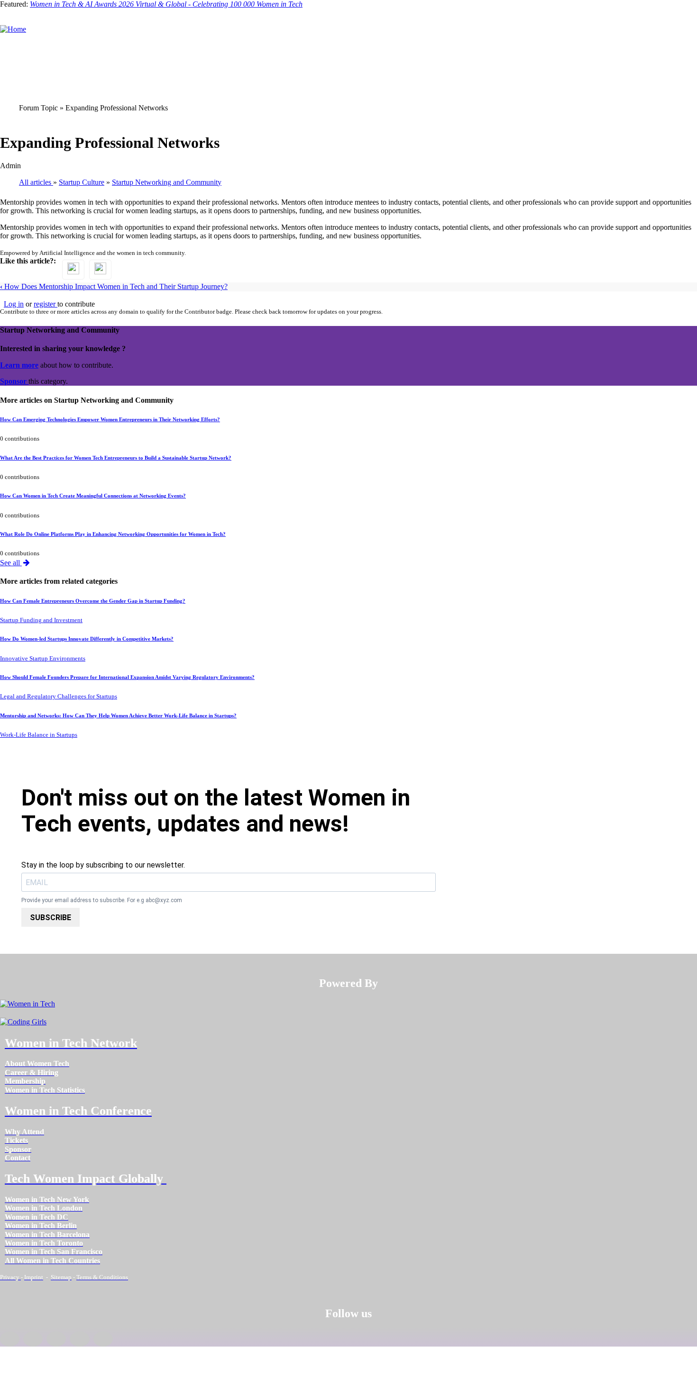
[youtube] (103, 1339)
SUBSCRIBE (50, 917)
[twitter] (79, 1339)
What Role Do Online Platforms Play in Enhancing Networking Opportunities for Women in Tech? (113, 534)
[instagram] (56, 1339)
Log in (14, 304)
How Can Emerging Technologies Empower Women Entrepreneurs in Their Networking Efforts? (110, 419)
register (45, 304)
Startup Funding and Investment (41, 620)
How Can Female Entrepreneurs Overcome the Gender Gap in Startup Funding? (92, 601)
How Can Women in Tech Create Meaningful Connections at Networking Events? (93, 495)
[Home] (13, 29)
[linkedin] (33, 1339)
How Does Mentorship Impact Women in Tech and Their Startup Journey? (114, 286)
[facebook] (9, 1339)
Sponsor (14, 381)
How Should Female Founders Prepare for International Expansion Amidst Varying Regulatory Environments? (127, 677)
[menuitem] (37, 1063)
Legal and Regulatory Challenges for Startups (58, 696)
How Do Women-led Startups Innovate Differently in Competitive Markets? (87, 639)
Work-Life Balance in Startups (38, 735)
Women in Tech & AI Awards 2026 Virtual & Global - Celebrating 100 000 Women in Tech (166, 4)
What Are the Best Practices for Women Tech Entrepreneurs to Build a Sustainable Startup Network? (115, 458)
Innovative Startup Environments (42, 658)
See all (11, 563)
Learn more (19, 365)
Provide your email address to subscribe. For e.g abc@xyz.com (101, 900)
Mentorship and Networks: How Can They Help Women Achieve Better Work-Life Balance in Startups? (118, 715)
